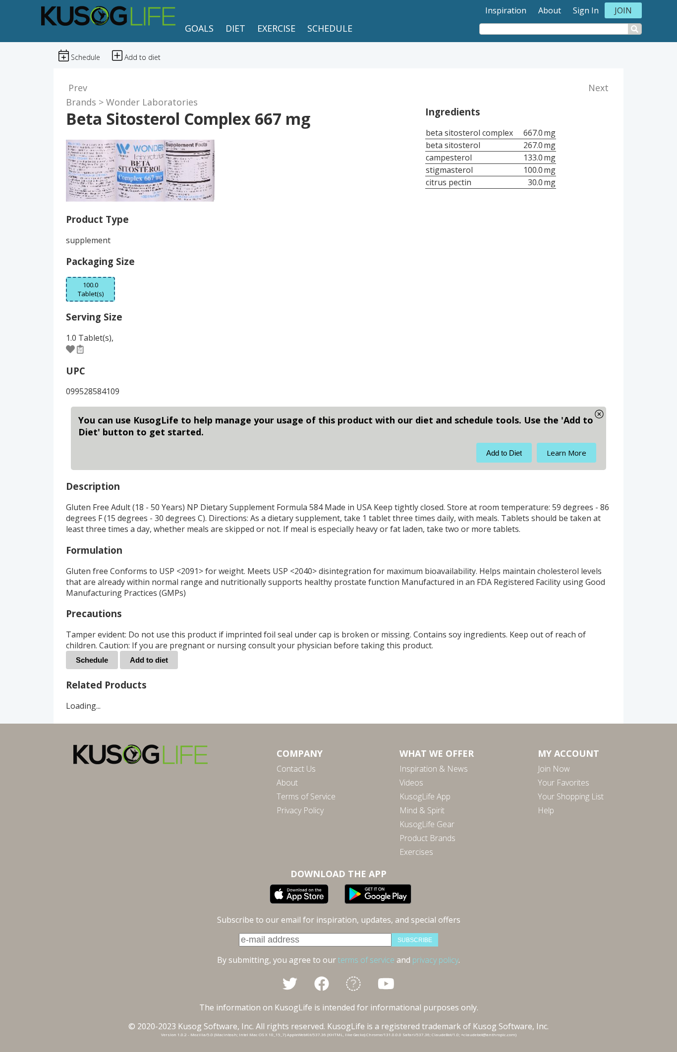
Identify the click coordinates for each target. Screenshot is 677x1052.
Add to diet (149, 660)
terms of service (366, 959)
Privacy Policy (300, 810)
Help (546, 810)
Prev (77, 88)
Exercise (276, 28)
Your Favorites (563, 782)
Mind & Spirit (422, 810)
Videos (411, 782)
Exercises (416, 851)
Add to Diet (504, 453)
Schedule (329, 28)
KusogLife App (425, 796)
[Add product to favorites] (70, 349)
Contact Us (296, 768)
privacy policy (435, 959)
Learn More (566, 453)
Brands (81, 102)
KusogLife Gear (426, 824)
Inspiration (505, 10)
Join (623, 10)
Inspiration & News (433, 768)
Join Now (554, 768)
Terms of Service (306, 796)
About (549, 10)
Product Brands (427, 838)
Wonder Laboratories (152, 102)
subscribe (414, 940)
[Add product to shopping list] (80, 349)
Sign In (586, 10)
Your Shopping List (571, 796)
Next (598, 88)
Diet (235, 28)
